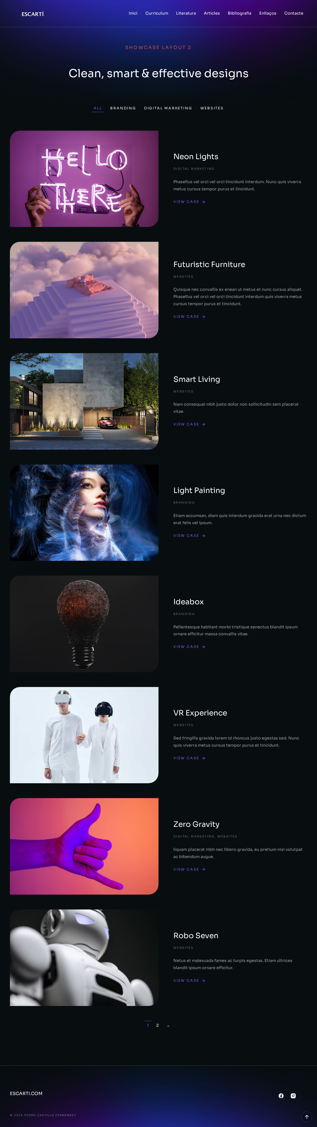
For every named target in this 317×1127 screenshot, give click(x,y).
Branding (123, 108)
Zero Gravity (196, 824)
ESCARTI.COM (26, 1093)
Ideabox (188, 602)
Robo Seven (195, 935)
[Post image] (84, 179)
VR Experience (200, 713)
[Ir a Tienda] (307, 1117)
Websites (212, 108)
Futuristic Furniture (209, 264)
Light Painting (199, 490)
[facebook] (281, 1096)
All (98, 108)
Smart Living (196, 379)
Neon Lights (195, 156)
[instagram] (293, 1096)
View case (186, 201)
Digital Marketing (168, 108)
